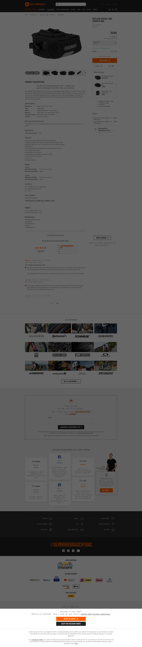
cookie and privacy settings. (95, 614)
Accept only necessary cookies (71, 624)
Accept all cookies (70, 619)
